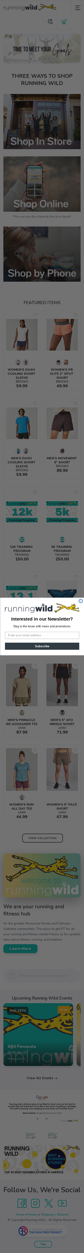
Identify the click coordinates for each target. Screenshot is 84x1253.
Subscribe (42, 646)
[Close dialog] (81, 601)
